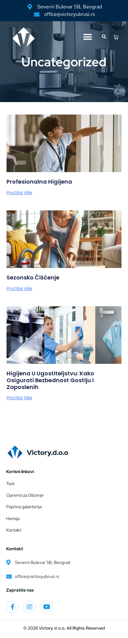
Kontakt (13, 530)
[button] (87, 37)
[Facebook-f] (12, 607)
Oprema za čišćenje (24, 495)
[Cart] (116, 37)
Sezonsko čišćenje (33, 277)
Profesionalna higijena (39, 181)
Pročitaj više (19, 192)
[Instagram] (29, 607)
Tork (10, 483)
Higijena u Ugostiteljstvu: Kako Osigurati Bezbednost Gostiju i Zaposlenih (50, 380)
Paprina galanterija (24, 506)
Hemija (13, 518)
